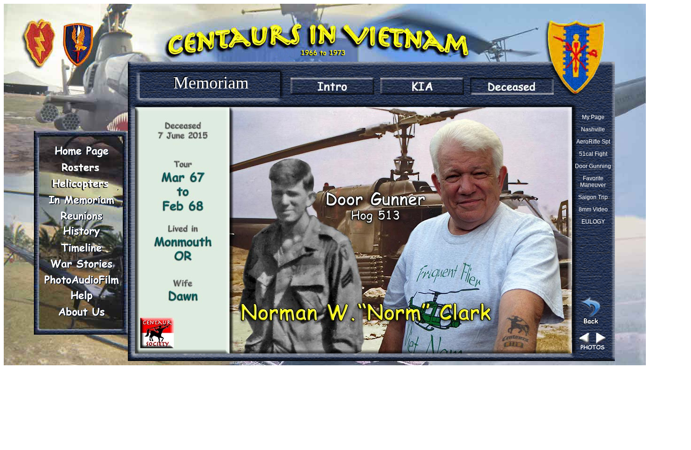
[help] (81, 296)
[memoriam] (81, 200)
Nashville (593, 129)
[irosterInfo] (81, 168)
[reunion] (81, 216)
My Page (593, 117)
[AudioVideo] (81, 280)
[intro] (332, 86)
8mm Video (593, 209)
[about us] (81, 312)
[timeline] (81, 248)
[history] (81, 232)
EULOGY (593, 221)
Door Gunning (593, 166)
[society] (81, 184)
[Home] (81, 152)
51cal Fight (593, 154)
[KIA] (422, 86)
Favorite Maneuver (593, 181)
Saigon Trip (593, 197)
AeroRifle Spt (593, 141)
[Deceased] (512, 86)
